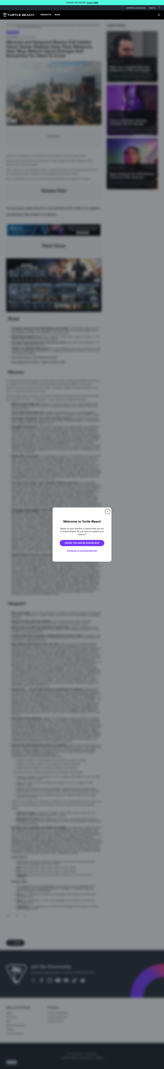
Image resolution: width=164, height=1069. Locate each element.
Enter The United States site (82, 543)
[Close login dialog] (106, 594)
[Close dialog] (107, 511)
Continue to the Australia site (82, 550)
